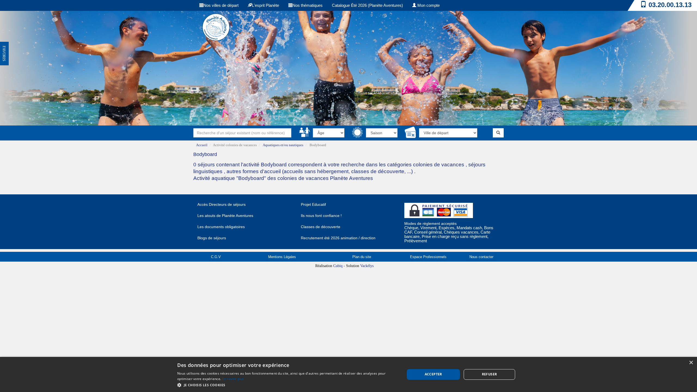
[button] (287, 385)
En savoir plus (233, 378)
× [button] (691, 363)
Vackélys (367, 266)
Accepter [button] (433, 374)
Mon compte (428, 5)
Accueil (201, 145)
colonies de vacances (439, 164)
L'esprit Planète (265, 5)
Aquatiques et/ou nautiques (283, 145)
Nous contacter (481, 257)
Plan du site (361, 257)
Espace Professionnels (428, 257)
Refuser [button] (489, 374)
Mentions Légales (282, 257)
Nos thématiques (307, 5)
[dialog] (348, 374)
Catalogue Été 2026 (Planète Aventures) (367, 5)
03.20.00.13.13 (670, 4)
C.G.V (216, 257)
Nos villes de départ (221, 5)
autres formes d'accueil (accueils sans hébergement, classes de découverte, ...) (320, 171)
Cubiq (338, 266)
